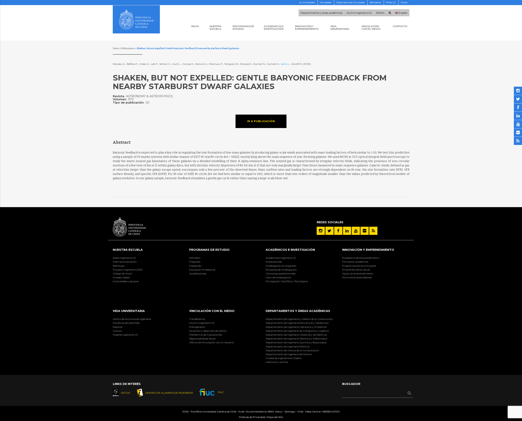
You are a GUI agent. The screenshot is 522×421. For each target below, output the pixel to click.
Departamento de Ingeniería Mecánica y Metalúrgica (296, 338)
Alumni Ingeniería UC (202, 322)
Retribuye (118, 265)
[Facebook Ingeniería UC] (338, 231)
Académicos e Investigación (290, 250)
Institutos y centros (277, 362)
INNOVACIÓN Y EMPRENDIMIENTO (368, 250)
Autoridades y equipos (125, 281)
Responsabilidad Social (202, 338)
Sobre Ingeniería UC (124, 257)
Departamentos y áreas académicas (321, 12)
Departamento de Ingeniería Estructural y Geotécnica (297, 322)
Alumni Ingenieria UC (359, 12)
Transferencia (197, 318)
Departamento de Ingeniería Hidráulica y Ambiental (296, 326)
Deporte (117, 326)
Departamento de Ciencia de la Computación (292, 350)
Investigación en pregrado (281, 265)
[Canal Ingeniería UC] (356, 231)
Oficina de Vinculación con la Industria (211, 342)
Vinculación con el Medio (211, 311)
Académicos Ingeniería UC (281, 257)
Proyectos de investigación (281, 269)
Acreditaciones (197, 273)
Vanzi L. (285, 63)
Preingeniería (197, 326)
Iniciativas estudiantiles (126, 322)
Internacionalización (125, 261)
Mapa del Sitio (275, 417)
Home (116, 48)
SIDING (380, 12)
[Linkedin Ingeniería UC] (347, 231)
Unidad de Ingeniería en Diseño (284, 358)
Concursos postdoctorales (280, 273)
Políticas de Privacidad (252, 417)
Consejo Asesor (121, 277)
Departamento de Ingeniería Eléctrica (288, 346)
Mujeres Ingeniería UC (125, 334)
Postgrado (195, 265)
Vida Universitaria (129, 311)
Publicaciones (128, 48)
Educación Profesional (202, 269)
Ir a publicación (261, 121)
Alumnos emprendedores (357, 277)
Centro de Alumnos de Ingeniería (132, 318)
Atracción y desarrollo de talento (208, 330)
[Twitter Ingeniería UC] (329, 231)
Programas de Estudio (209, 250)
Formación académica (355, 261)
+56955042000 (330, 411)
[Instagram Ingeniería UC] (321, 231)
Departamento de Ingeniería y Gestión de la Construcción (299, 318)
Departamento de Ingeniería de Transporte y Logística (297, 330)
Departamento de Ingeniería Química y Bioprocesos (296, 342)
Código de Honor (122, 273)
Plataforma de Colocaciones (205, 334)
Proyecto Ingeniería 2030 (128, 269)
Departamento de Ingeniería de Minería (289, 354)
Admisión (194, 257)
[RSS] (373, 231)
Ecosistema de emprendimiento (360, 257)
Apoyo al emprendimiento (357, 273)
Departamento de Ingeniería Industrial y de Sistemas (296, 334)
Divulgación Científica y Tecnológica (287, 281)
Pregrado (194, 261)
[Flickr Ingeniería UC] (365, 231)
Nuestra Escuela (128, 250)
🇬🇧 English (401, 12)
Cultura (117, 330)
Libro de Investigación (278, 277)
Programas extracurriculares (359, 265)
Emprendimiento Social (356, 269)
